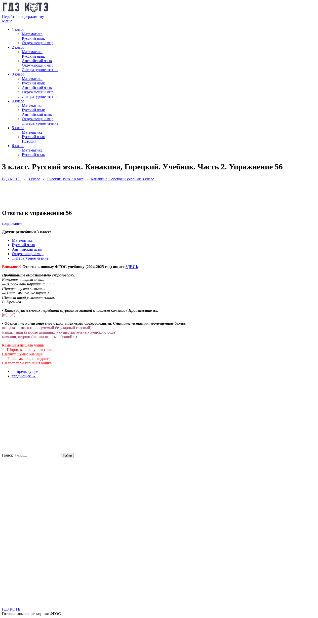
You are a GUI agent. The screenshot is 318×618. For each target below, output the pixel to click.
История (29, 141)
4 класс (18, 101)
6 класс (18, 146)
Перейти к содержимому (23, 16)
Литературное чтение (40, 70)
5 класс (18, 128)
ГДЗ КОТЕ (11, 609)
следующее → (24, 376)
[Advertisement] (92, 192)
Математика (32, 34)
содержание (12, 223)
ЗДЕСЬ (131, 267)
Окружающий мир (37, 43)
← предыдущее (25, 371)
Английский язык (37, 61)
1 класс (18, 29)
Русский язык (33, 38)
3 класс (18, 74)
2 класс (18, 47)
